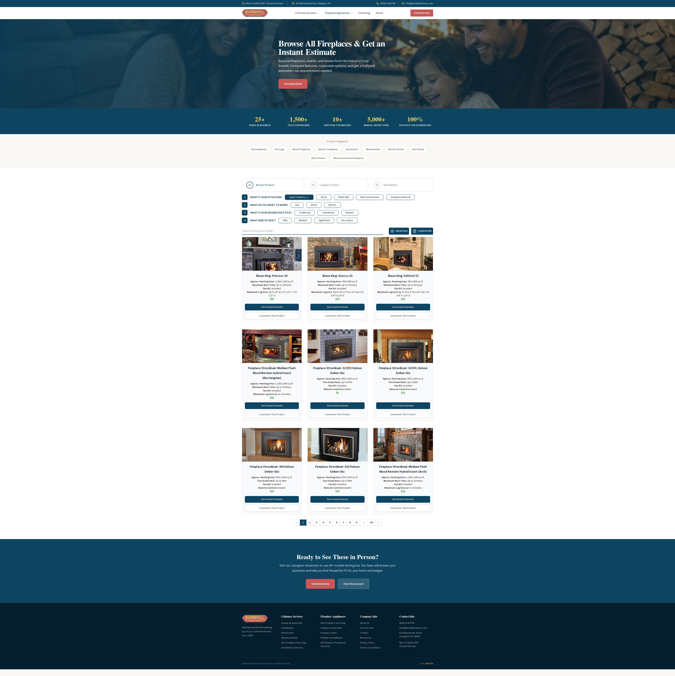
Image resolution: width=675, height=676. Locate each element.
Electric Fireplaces (328, 149)
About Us (364, 623)
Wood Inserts (373, 149)
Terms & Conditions (370, 647)
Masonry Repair (289, 638)
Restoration (287, 633)
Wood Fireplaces (301, 149)
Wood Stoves (318, 158)
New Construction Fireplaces (349, 158)
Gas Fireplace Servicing (293, 643)
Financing (364, 13)
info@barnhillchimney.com (419, 3)
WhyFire (429, 663)
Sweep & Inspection (291, 623)
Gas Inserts (352, 149)
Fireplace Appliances (337, 13)
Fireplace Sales (329, 633)
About (379, 13)
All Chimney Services (292, 647)
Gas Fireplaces (259, 149)
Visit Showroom (353, 584)
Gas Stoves (418, 149)
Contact (364, 633)
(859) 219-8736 (387, 3)
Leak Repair (287, 628)
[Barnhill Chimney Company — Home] (255, 13)
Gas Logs (279, 149)
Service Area (367, 628)
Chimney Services (305, 13)
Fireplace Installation (331, 638)
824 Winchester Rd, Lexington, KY (313, 3)
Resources (365, 638)
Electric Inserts (396, 149)
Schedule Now (422, 13)
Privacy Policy (367, 643)
